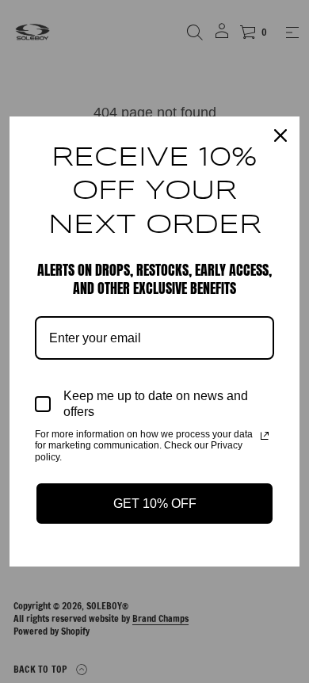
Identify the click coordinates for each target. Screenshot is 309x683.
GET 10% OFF (154, 503)
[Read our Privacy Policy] (264, 435)
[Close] (280, 135)
